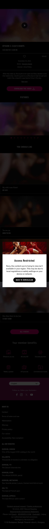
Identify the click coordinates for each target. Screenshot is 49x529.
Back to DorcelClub (24, 280)
